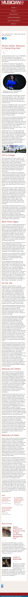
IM (3, 53)
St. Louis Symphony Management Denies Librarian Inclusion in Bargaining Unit (18, 500)
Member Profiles (9, 34)
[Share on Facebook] (3, 38)
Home (3, 34)
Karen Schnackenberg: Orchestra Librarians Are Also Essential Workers (7, 509)
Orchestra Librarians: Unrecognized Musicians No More (6, 499)
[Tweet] (5, 38)
